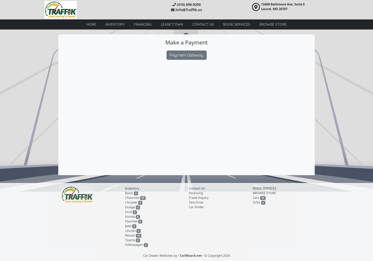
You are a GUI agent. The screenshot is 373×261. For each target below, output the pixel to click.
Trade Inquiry (198, 198)
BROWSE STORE (264, 193)
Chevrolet (134, 198)
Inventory (115, 24)
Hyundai (133, 221)
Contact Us (203, 24)
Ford (130, 212)
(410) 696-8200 (188, 4)
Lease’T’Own (172, 24)
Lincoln (132, 231)
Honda (132, 216)
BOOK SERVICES (264, 188)
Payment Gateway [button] (186, 55)
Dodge (132, 207)
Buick (131, 193)
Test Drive (196, 202)
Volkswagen (136, 245)
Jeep (130, 226)
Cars (258, 198)
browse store (273, 24)
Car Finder (196, 207)
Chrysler (133, 202)
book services (236, 24)
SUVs (258, 202)
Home (91, 24)
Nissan (132, 235)
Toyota (132, 240)
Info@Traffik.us (188, 9)
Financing (143, 24)
